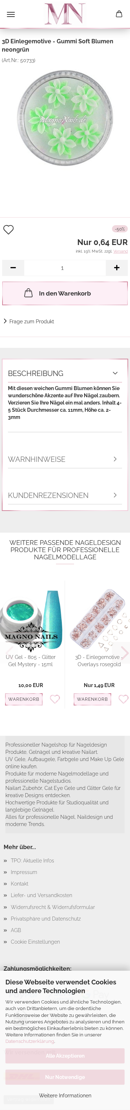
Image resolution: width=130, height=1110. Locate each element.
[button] (13, 268)
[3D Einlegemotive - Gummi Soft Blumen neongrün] (65, 117)
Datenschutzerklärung (29, 1041)
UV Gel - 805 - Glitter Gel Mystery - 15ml (31, 660)
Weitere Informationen (65, 1095)
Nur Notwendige (65, 1077)
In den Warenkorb (65, 293)
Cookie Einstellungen (35, 942)
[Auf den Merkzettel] (57, 700)
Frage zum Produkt (31, 321)
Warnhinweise (36, 459)
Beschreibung (35, 373)
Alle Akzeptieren (65, 1056)
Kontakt (19, 884)
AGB (16, 930)
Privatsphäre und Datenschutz (46, 919)
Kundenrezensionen (48, 495)
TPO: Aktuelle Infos (32, 861)
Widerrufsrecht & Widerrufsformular (53, 907)
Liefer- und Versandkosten (41, 895)
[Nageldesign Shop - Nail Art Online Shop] (65, 14)
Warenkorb (23, 699)
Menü (11, 14)
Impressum (24, 872)
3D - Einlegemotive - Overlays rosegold (99, 660)
